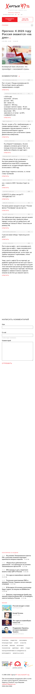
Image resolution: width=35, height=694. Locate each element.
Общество (13, 640)
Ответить (5, 90)
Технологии (6, 648)
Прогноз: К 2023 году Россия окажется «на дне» (17, 34)
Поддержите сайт (9, 19)
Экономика (23, 640)
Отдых (28, 648)
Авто (22, 648)
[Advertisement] (17, 298)
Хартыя (17, 6)
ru (18, 14)
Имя (3, 324)
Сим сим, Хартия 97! (25, 19)
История (5, 645)
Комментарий (6, 340)
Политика (5, 640)
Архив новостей (8, 14)
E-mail (4, 332)
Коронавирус (6, 653)
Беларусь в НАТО (18, 653)
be (16, 14)
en (21, 14)
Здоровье (15, 648)
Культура (23, 643)
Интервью (20, 645)
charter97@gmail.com (9, 684)
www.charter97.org (23, 674)
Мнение (4, 602)
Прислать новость (14, 12)
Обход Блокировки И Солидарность (14, 650)
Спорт (16, 643)
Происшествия (7, 643)
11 (10, 38)
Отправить (7, 363)
